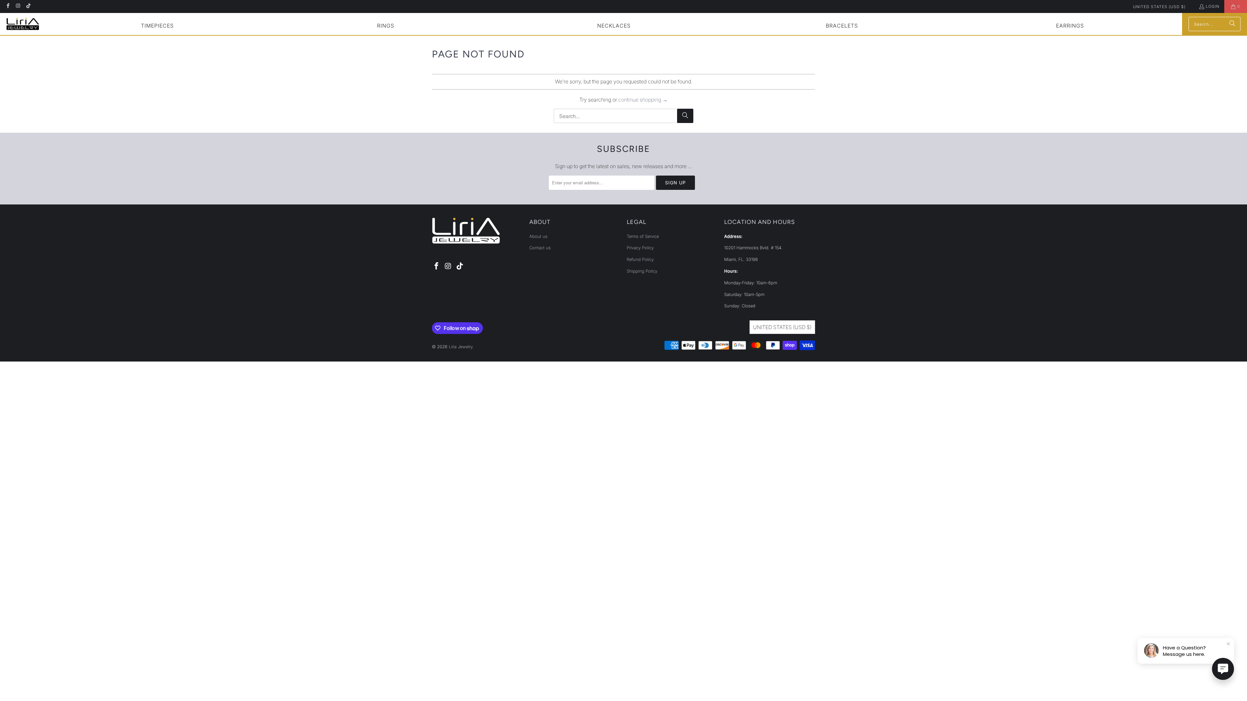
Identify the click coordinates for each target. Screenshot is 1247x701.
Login (1212, 6)
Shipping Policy (642, 271)
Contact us (540, 247)
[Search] (1232, 24)
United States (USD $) (1159, 6)
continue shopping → (643, 99)
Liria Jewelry (460, 346)
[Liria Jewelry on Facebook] (7, 6)
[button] (157, 26)
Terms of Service (643, 236)
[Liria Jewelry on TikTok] (28, 6)
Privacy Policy (640, 247)
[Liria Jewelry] (22, 23)
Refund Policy (640, 259)
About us (538, 236)
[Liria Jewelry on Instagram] (17, 6)
